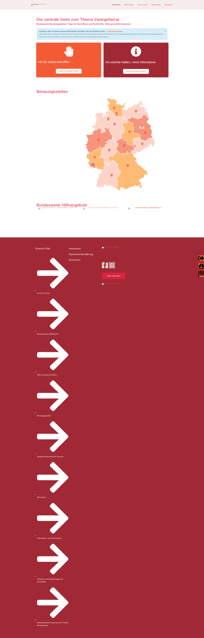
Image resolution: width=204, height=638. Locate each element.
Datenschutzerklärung (81, 254)
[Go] (141, 126)
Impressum (75, 248)
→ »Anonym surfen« (114, 31)
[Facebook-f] (105, 265)
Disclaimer (75, 259)
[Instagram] (112, 265)
